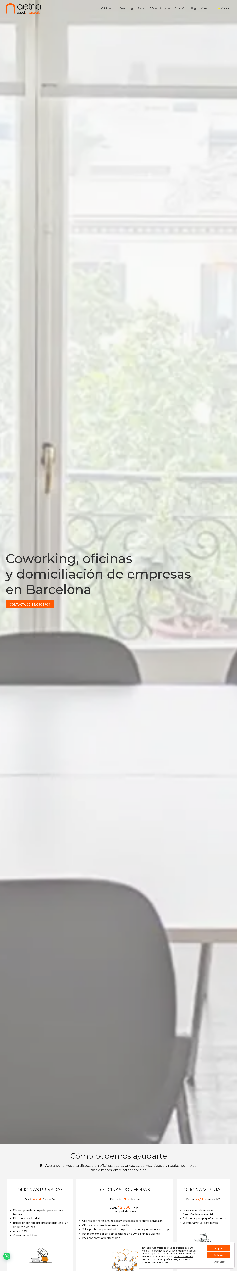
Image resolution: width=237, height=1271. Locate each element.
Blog (193, 8)
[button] (112, 8)
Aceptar (218, 1248)
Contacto (206, 8)
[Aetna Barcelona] (23, 8)
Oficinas (106, 8)
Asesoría (180, 8)
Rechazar (218, 1255)
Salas (141, 8)
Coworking (126, 8)
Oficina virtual (158, 8)
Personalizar (218, 1261)
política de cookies (183, 1256)
